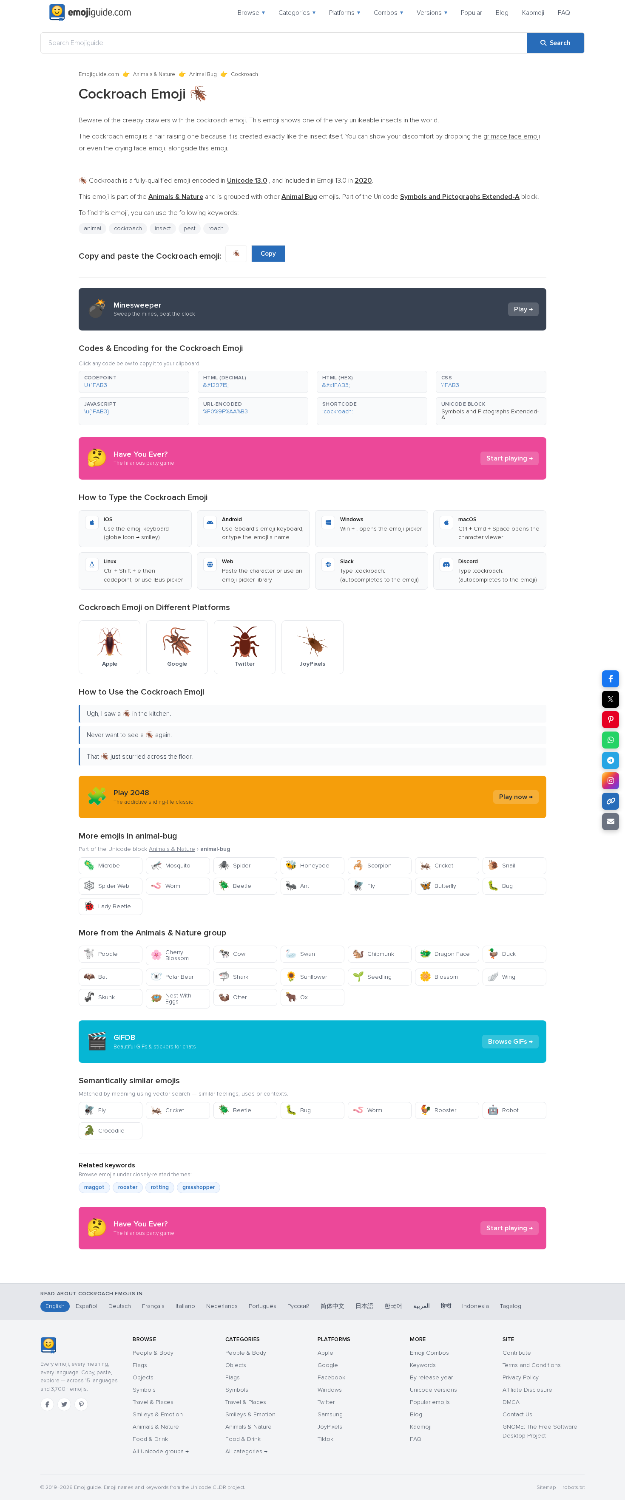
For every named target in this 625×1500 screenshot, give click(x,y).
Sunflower (306, 977)
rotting (160, 1187)
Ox (296, 997)
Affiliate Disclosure (527, 1389)
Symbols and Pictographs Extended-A (490, 414)
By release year (431, 1377)
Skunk (99, 997)
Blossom (439, 977)
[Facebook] (47, 1404)
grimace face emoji (511, 136)
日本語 (364, 1306)
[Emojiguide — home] (90, 12)
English (55, 1306)
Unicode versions (433, 1389)
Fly (363, 886)
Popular (471, 13)
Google (328, 1365)
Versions (432, 13)
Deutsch (119, 1306)
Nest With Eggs (171, 998)
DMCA (511, 1402)
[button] (134, 382)
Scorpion (372, 865)
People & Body (153, 1352)
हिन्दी (446, 1306)
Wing (501, 977)
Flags (140, 1365)
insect (163, 228)
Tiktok (325, 1439)
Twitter (326, 1402)
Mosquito (170, 865)
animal (92, 228)
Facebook (331, 1377)
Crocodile (104, 1130)
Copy (268, 253)
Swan (300, 954)
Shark (233, 977)
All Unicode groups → (161, 1451)
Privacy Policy (521, 1377)
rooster (127, 1187)
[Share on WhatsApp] (610, 740)
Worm (165, 886)
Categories (296, 13)
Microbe (101, 865)
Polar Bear (172, 977)
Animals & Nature (154, 74)
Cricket (436, 865)
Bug (500, 886)
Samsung (330, 1414)
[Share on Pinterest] (610, 719)
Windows (330, 1389)
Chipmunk (373, 954)
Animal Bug (203, 74)
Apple (325, 1352)
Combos (388, 13)
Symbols (144, 1389)
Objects (143, 1377)
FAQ (564, 13)
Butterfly (438, 886)
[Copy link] (610, 801)
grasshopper (198, 1187)
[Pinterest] (81, 1404)
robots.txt (573, 1487)
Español (86, 1306)
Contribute (517, 1352)
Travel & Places (153, 1402)
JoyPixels (330, 1426)
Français (153, 1306)
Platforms (344, 13)
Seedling (372, 977)
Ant (297, 886)
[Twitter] (64, 1404)
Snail (501, 865)
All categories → (246, 1451)
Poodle (100, 954)
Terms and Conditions (532, 1365)
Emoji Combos (429, 1352)
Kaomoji (533, 13)
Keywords (423, 1365)
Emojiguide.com (99, 74)
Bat (95, 977)
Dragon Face (445, 954)
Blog (502, 13)
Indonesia (475, 1306)
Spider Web (106, 886)
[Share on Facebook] (610, 678)
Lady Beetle (107, 906)
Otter (232, 997)
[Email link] (610, 821)
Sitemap (546, 1487)
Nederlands (222, 1306)
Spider (234, 865)
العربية (421, 1306)
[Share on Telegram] (610, 760)
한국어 (393, 1306)
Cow (231, 954)
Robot (503, 1110)
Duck (501, 954)
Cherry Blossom (170, 955)
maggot (94, 1187)
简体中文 (332, 1306)
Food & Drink (150, 1439)
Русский (298, 1306)
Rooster (438, 1110)
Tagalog (510, 1306)
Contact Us (517, 1414)
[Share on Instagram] (610, 780)
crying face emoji (140, 148)
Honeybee (307, 865)
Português (262, 1306)
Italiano (185, 1306)
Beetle (234, 886)
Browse (251, 13)
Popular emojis (430, 1402)
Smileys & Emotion (158, 1414)
